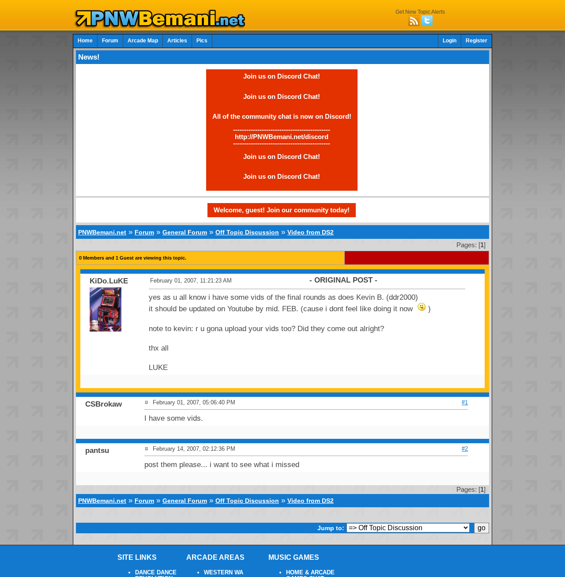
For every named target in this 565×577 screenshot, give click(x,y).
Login (449, 41)
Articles (177, 41)
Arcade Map (143, 41)
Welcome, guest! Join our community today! (282, 210)
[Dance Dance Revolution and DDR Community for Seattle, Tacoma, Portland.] (162, 25)
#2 (465, 448)
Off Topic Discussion (247, 232)
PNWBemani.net (102, 232)
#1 (465, 402)
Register (476, 41)
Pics (201, 41)
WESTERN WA (223, 572)
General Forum (184, 232)
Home (85, 41)
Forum (110, 41)
